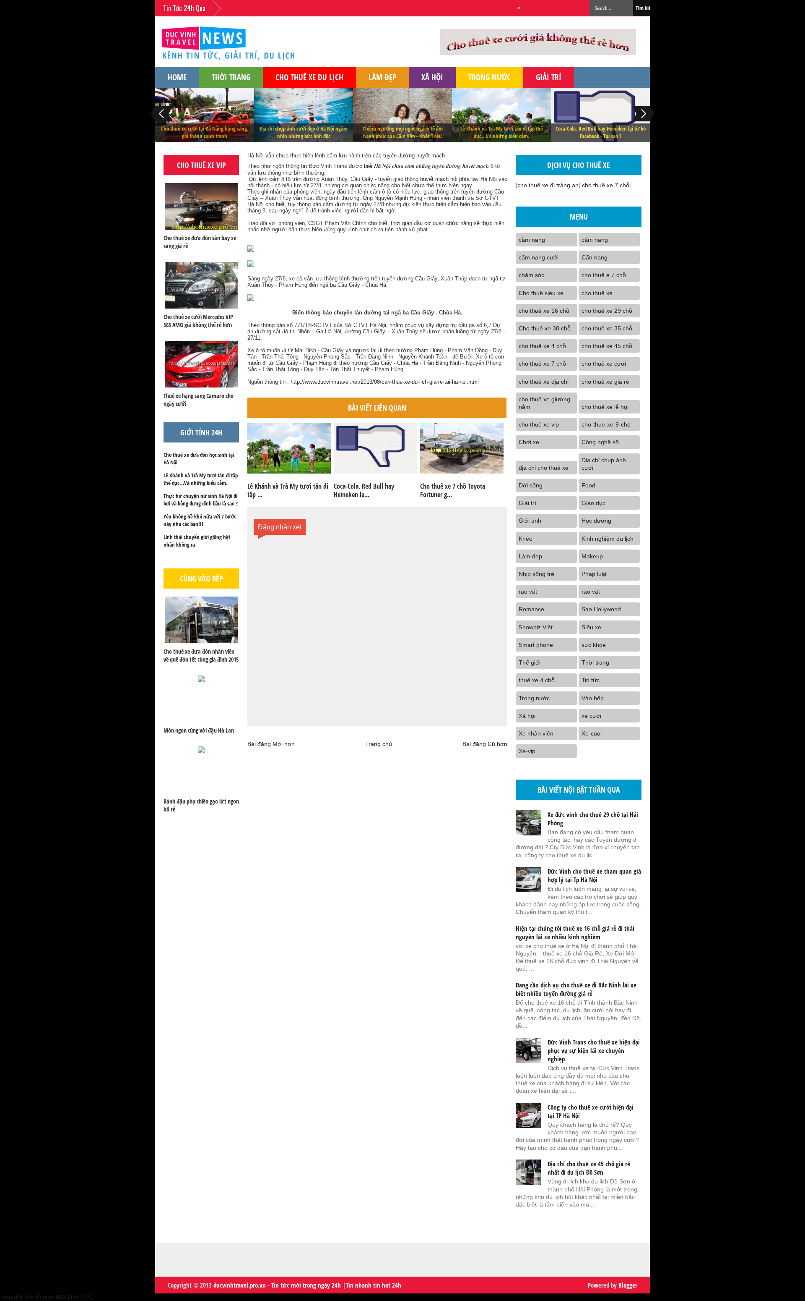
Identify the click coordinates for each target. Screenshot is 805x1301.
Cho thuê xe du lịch (309, 77)
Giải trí (548, 77)
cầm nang (532, 239)
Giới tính (530, 520)
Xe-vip (527, 751)
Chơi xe (529, 442)
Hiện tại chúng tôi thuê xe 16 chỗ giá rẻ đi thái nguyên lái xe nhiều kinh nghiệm (575, 932)
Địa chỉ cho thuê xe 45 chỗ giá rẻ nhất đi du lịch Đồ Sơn (589, 1168)
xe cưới (591, 715)
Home (177, 77)
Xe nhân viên (536, 733)
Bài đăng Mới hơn (271, 744)
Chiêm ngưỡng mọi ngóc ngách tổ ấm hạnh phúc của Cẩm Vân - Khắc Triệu (403, 132)
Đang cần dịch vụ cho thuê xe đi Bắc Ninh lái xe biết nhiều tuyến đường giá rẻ (576, 989)
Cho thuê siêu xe (541, 293)
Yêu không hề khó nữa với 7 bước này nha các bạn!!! (200, 520)
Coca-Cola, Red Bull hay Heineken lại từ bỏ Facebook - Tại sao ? (601, 132)
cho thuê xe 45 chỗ (607, 346)
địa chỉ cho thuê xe (544, 467)
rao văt (528, 591)
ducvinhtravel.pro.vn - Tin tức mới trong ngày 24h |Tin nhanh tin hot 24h (307, 1285)
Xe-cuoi (592, 733)
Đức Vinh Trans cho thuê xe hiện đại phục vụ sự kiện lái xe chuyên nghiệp (594, 1050)
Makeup (592, 556)
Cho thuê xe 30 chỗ (545, 328)
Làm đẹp (382, 77)
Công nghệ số (600, 442)
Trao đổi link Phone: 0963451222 (44, 1297)
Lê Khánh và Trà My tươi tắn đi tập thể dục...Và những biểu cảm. (501, 132)
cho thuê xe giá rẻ (605, 381)
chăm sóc (531, 275)
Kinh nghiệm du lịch (608, 538)
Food (588, 485)
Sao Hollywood (601, 609)
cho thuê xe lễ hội (605, 406)
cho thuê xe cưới (604, 363)
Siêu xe (591, 627)
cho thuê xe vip (539, 424)
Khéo (525, 538)
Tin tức (591, 680)
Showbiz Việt (536, 627)
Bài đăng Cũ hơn (484, 744)
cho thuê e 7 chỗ (604, 275)
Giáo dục (593, 503)
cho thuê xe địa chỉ (544, 381)
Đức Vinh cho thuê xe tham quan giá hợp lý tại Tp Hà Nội (594, 875)
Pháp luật (594, 574)
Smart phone (536, 644)
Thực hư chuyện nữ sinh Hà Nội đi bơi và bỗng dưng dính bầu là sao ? (201, 499)
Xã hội (432, 77)
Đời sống (531, 485)
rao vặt (591, 591)
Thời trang (231, 77)
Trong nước (489, 77)
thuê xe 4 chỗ (537, 680)
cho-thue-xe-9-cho (606, 424)
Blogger (627, 1285)
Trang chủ (378, 744)
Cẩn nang (595, 257)
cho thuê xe (597, 293)
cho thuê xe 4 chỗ (542, 346)
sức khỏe (594, 644)
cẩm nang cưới (538, 257)
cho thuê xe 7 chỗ (605, 185)
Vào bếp (593, 698)
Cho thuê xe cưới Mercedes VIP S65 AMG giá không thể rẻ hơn (198, 321)
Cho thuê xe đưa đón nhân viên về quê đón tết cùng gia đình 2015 (201, 655)
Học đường (596, 520)
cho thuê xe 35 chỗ (607, 328)
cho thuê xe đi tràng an (548, 185)
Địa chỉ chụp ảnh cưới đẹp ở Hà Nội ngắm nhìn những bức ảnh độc (304, 132)
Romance (531, 609)
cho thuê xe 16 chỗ (544, 310)
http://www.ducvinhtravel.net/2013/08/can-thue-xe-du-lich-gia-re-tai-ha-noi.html (385, 382)
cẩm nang (595, 239)
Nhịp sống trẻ (536, 574)
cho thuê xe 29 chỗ (607, 310)
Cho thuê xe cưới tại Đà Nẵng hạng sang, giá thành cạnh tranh (205, 132)
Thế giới (529, 662)
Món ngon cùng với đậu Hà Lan (199, 730)
